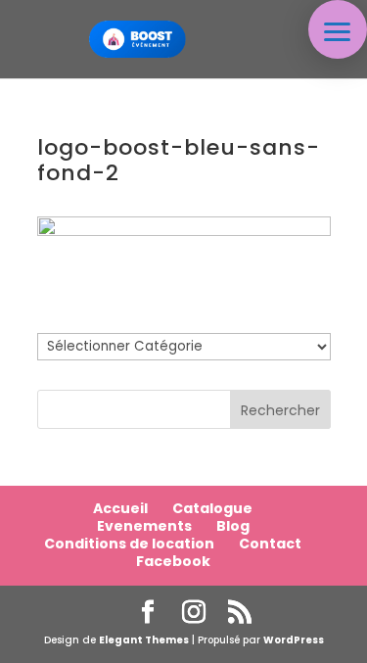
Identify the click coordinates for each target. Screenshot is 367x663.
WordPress (293, 640)
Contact (270, 543)
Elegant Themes (144, 640)
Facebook (173, 561)
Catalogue (212, 508)
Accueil (120, 508)
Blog (233, 526)
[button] (337, 29)
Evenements (144, 526)
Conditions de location (129, 543)
